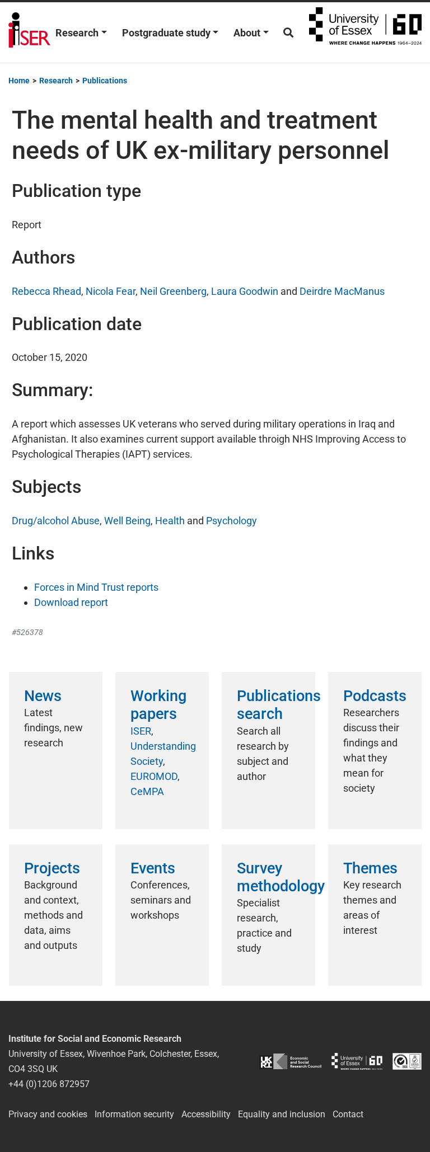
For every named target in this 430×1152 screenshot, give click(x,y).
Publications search (279, 705)
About (246, 33)
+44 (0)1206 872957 (49, 1084)
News (43, 696)
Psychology (231, 520)
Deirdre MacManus (342, 291)
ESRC (290, 1062)
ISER (140, 731)
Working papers (158, 705)
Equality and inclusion (281, 1114)
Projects (52, 868)
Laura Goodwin (244, 291)
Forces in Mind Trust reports (96, 587)
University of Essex (365, 32)
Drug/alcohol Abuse (56, 520)
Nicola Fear (110, 291)
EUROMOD (153, 776)
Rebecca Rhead (46, 291)
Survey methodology (281, 877)
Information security (134, 1114)
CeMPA (147, 791)
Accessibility (206, 1114)
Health (170, 520)
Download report (71, 602)
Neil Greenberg (173, 291)
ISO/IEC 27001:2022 (407, 1062)
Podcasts (374, 696)
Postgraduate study (166, 33)
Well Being (127, 520)
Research (77, 33)
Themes (370, 868)
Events (152, 868)
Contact (348, 1114)
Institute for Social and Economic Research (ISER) (29, 32)
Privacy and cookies (47, 1114)
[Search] (288, 32)
